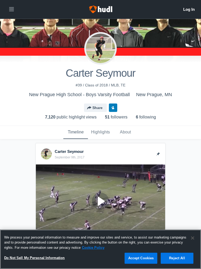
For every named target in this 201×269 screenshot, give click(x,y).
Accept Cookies (141, 258)
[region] (100, 249)
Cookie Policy (93, 248)
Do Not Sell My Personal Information (34, 258)
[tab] (75, 132)
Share (97, 108)
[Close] (192, 238)
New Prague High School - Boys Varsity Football (79, 94)
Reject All (177, 258)
